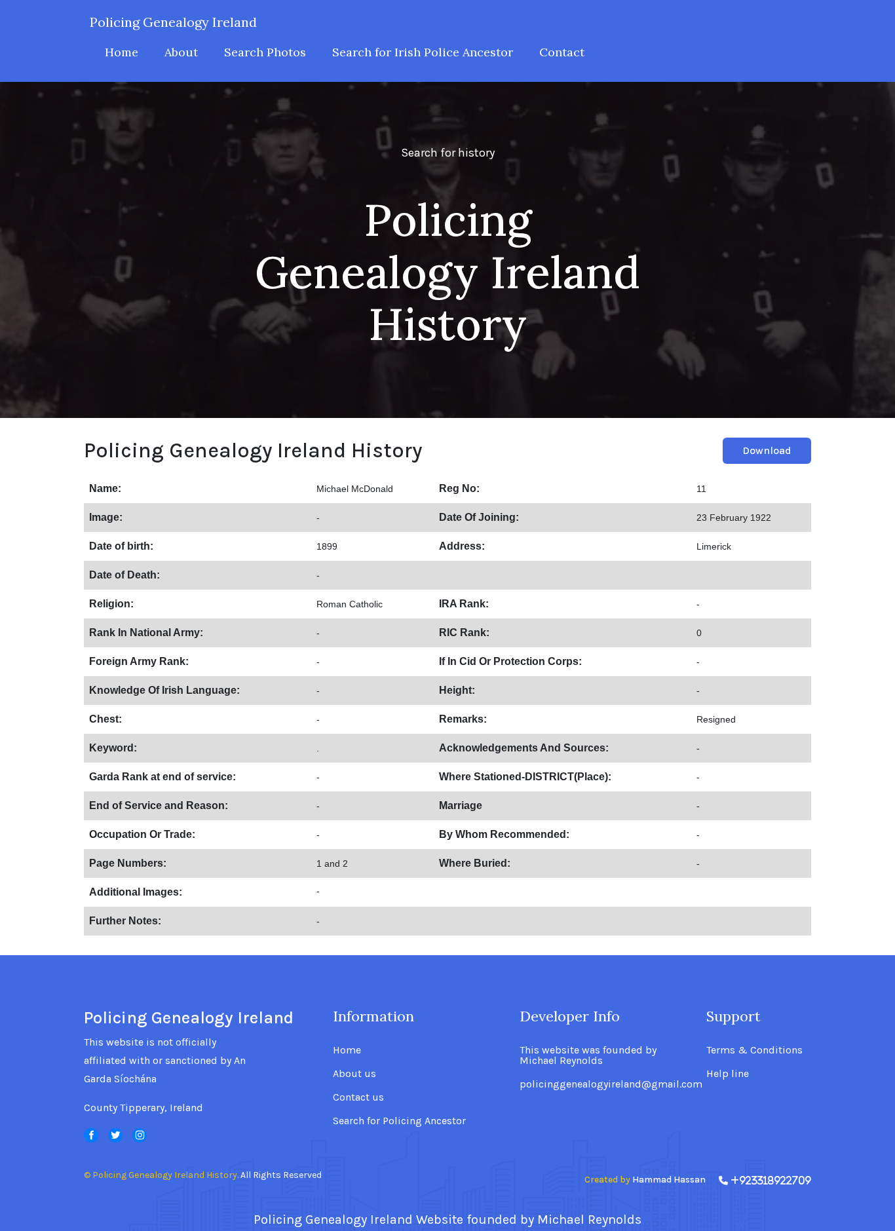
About (181, 52)
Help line (727, 1074)
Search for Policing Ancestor (399, 1121)
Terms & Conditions (754, 1050)
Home (121, 52)
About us (354, 1074)
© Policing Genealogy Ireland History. (161, 1175)
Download (766, 450)
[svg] (91, 1135)
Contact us (358, 1097)
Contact (561, 52)
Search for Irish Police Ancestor (422, 52)
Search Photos (265, 52)
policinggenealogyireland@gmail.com (611, 1084)
